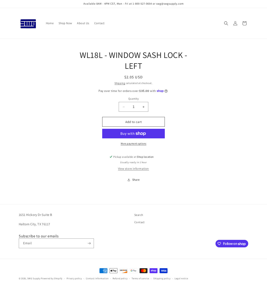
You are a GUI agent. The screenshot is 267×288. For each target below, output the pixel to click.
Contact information (97, 278)
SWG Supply (33, 278)
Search (138, 215)
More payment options (133, 143)
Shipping (120, 83)
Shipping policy (162, 278)
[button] (226, 23)
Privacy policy (74, 278)
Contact (139, 222)
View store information (133, 168)
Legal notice (181, 278)
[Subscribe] (89, 243)
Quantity (133, 98)
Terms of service (140, 278)
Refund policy (120, 278)
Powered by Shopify (51, 278)
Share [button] (136, 180)
